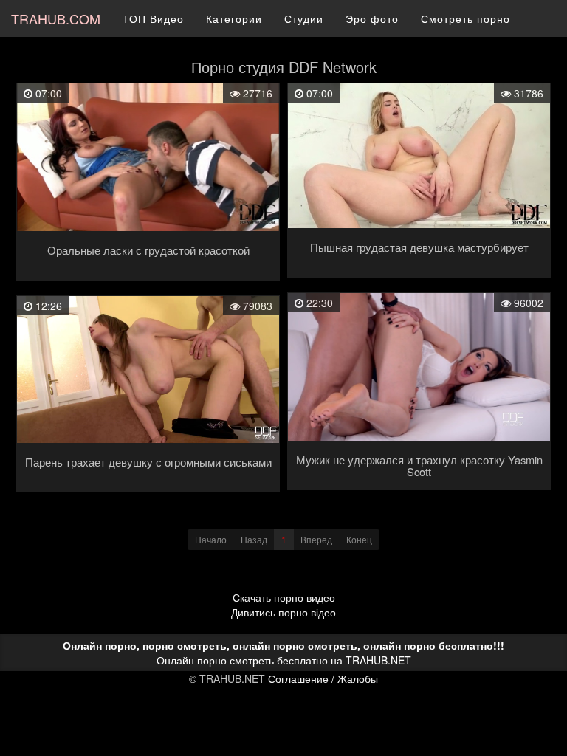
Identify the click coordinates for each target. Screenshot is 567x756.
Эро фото (372, 18)
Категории (234, 18)
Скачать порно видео (284, 597)
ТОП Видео (153, 18)
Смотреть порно (465, 18)
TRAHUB (55, 18)
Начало (211, 539)
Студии (303, 18)
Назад (254, 539)
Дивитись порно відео (283, 612)
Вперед (316, 539)
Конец (359, 539)
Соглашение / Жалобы (323, 678)
